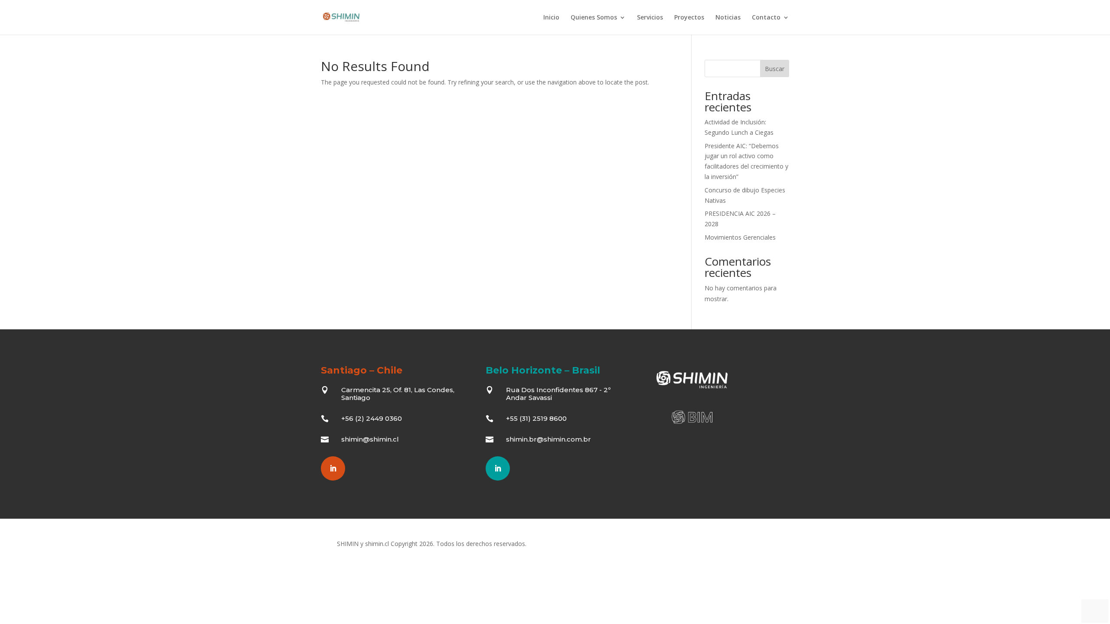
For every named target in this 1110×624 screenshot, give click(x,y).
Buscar (774, 69)
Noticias (728, 17)
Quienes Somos (594, 17)
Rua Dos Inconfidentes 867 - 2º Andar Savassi (558, 394)
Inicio (551, 17)
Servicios (650, 17)
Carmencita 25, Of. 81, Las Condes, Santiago (397, 394)
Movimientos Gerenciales (740, 237)
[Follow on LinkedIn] (333, 468)
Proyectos (689, 17)
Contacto (766, 17)
